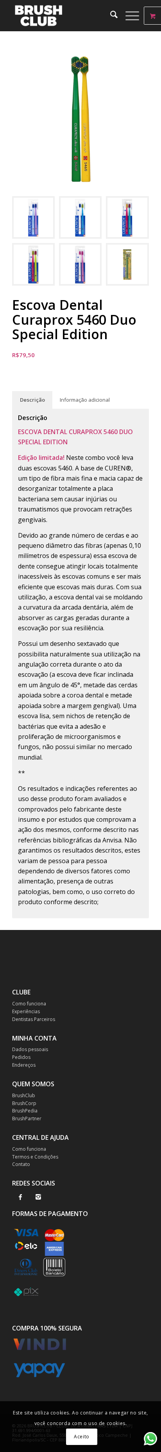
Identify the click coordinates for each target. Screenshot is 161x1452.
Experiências (26, 1011)
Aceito (81, 1436)
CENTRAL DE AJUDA (40, 1137)
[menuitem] (110, 15)
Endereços (24, 1065)
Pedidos (21, 1057)
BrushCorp (24, 1103)
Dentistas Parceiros (33, 1019)
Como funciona (29, 1003)
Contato (21, 1164)
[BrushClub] (67, 15)
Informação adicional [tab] (85, 399)
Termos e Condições (35, 1156)
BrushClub (23, 1095)
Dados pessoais (30, 1049)
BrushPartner (26, 1118)
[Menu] (128, 15)
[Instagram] (38, 1197)
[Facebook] (20, 1197)
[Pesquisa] (110, 15)
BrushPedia (25, 1110)
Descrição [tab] (32, 399)
